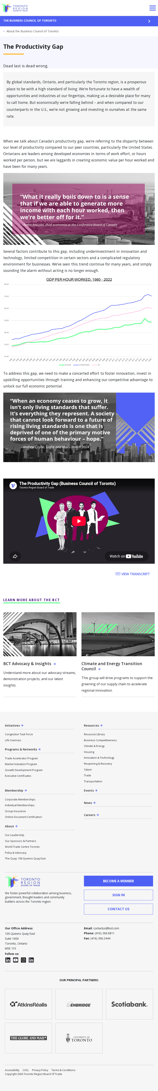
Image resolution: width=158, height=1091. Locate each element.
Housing (89, 752)
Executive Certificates (18, 776)
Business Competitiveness (100, 740)
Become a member (118, 881)
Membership (14, 790)
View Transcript (135, 574)
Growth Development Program (24, 770)
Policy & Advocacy (15, 852)
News (88, 803)
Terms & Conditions (63, 1070)
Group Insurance (15, 811)
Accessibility (12, 1070)
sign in (118, 895)
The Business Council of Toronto (29, 20)
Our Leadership (14, 835)
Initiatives (12, 725)
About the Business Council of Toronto (33, 31)
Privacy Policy (40, 1070)
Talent (88, 769)
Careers (89, 815)
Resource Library (94, 734)
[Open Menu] (152, 8)
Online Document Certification (23, 817)
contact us (118, 909)
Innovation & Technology (99, 757)
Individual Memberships (20, 805)
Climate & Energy (94, 746)
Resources (91, 725)
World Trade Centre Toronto (22, 847)
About (9, 826)
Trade (87, 775)
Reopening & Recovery (98, 763)
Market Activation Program (21, 764)
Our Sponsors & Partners (20, 841)
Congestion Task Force (19, 734)
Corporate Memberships (20, 799)
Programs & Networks (21, 749)
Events (89, 790)
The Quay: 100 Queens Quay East (25, 858)
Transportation (93, 781)
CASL (26, 1070)
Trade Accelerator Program (21, 758)
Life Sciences (13, 740)
